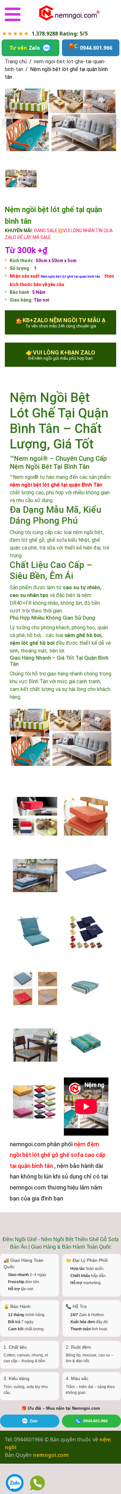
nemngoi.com (51, 1454)
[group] (60, 120)
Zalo (33, 1421)
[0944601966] (37, 1483)
